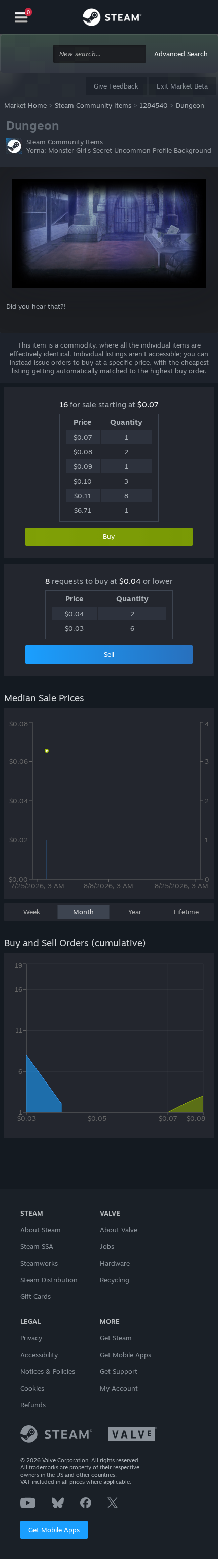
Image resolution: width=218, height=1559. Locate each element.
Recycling (114, 1280)
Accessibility (39, 1355)
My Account (119, 1388)
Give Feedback (116, 86)
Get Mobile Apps (54, 1530)
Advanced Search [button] (181, 54)
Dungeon (190, 105)
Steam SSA (36, 1246)
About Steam (40, 1230)
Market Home (25, 105)
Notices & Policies (47, 1371)
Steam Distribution (49, 1280)
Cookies (32, 1388)
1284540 (153, 105)
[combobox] (99, 54)
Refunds (33, 1405)
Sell (109, 654)
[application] (109, 808)
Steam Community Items (93, 105)
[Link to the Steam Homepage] (112, 18)
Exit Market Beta (182, 86)
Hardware (115, 1263)
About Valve (118, 1230)
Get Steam (116, 1338)
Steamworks (39, 1263)
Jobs (107, 1246)
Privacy (31, 1338)
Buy (109, 536)
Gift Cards (35, 1296)
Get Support (118, 1371)
